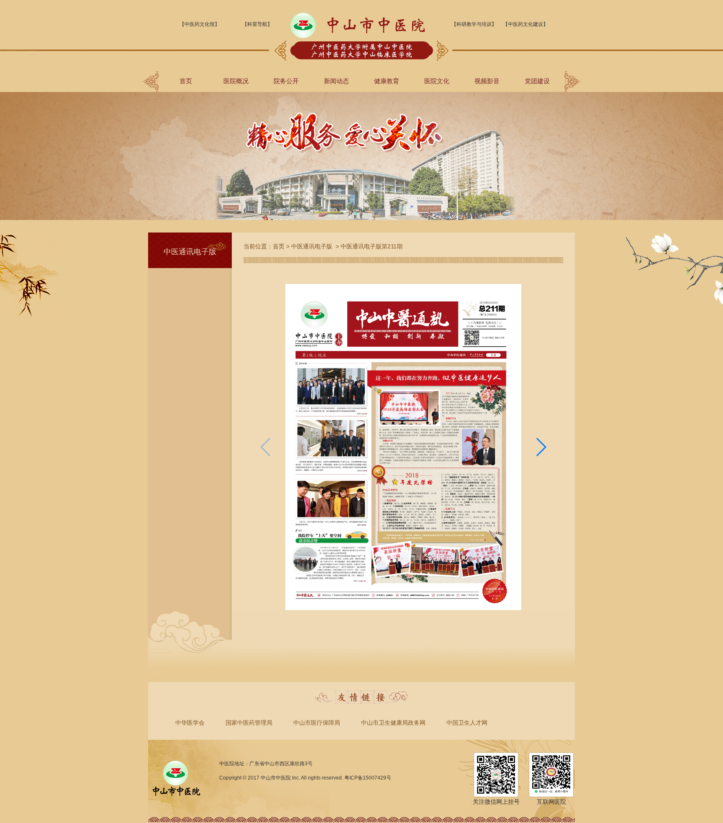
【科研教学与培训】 (474, 24)
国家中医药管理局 (249, 722)
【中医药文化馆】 (199, 24)
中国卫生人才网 (466, 722)
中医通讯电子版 (311, 246)
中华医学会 (190, 722)
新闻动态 (336, 80)
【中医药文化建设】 (525, 24)
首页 (185, 80)
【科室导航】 (257, 24)
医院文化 (436, 80)
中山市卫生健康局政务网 (393, 722)
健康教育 (386, 80)
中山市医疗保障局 (316, 722)
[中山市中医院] (357, 36)
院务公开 (286, 80)
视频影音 (487, 80)
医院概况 (236, 80)
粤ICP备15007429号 (367, 778)
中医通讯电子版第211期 (372, 246)
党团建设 (537, 80)
